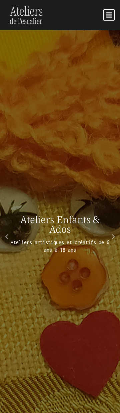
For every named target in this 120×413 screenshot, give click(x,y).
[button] (109, 15)
